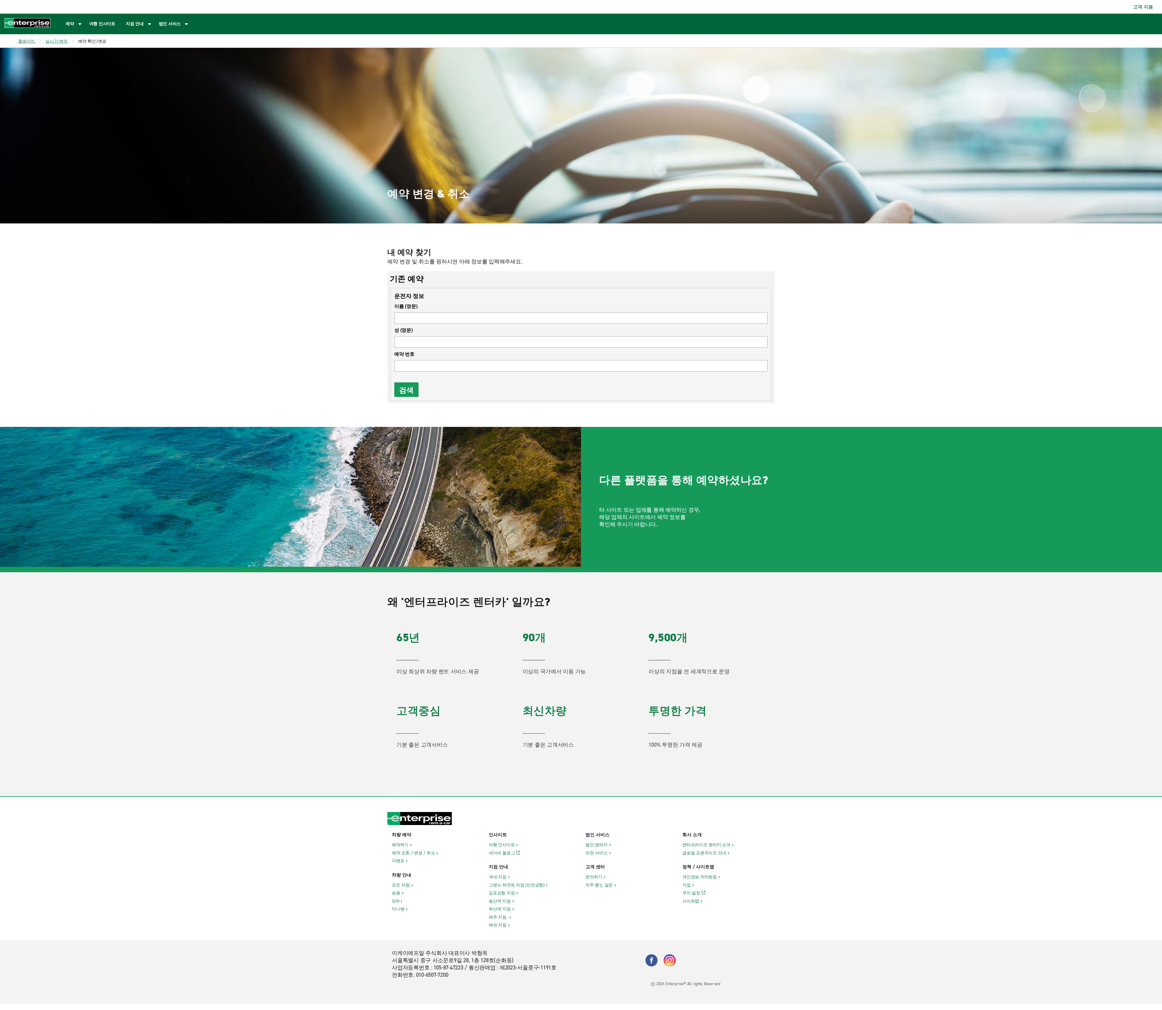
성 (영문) (403, 329)
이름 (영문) (405, 305)
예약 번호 (404, 353)
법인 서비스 (170, 24)
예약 (70, 24)
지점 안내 (135, 24)
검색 (406, 390)
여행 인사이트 (102, 24)
